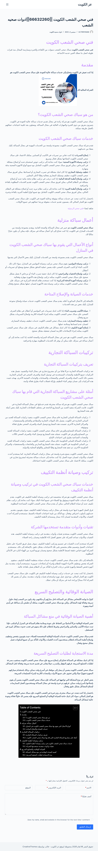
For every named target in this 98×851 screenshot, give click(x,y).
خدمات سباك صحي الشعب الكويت (38, 720)
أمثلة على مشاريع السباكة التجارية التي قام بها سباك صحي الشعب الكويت (51, 738)
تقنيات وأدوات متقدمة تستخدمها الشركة (40, 746)
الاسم (88, 787)
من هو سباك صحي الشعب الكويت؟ (38, 718)
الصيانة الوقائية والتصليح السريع (33, 749)
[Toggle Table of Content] (74, 708)
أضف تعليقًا (86, 796)
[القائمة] (7, 4)
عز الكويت (85, 4)
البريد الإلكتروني (54, 787)
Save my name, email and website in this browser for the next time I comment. (58, 820)
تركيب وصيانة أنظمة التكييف (32, 741)
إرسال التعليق (85, 827)
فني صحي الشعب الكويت (31, 711)
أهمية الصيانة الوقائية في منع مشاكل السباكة (41, 752)
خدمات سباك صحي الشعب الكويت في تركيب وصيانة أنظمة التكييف (49, 743)
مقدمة (24, 714)
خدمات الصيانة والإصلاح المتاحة (37, 729)
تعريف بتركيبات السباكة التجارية (36, 735)
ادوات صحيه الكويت (56, 32)
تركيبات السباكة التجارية (31, 732)
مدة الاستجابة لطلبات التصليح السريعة (39, 755)
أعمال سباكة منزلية (29, 723)
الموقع (28, 787)
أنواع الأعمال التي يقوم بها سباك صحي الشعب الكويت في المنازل (48, 726)
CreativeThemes (30, 846)
